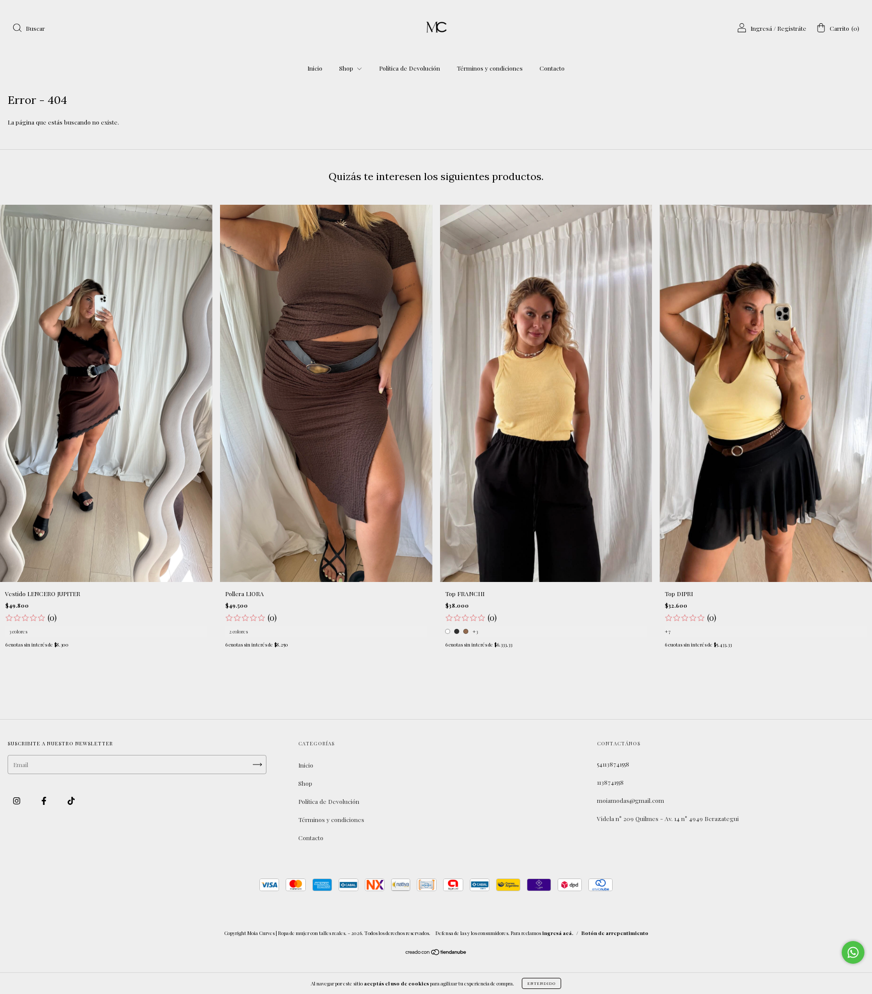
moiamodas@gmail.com (630, 800)
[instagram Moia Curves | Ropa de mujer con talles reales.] (17, 800)
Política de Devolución (409, 68)
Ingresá (761, 28)
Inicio (314, 68)
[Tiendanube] (436, 953)
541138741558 (613, 764)
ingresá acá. (557, 933)
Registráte (791, 28)
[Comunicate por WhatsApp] (853, 952)
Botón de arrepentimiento (614, 933)
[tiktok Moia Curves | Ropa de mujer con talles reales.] (71, 800)
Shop (347, 68)
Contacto (552, 68)
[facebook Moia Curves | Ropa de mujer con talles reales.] (44, 800)
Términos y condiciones (490, 68)
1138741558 (610, 782)
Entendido (541, 983)
